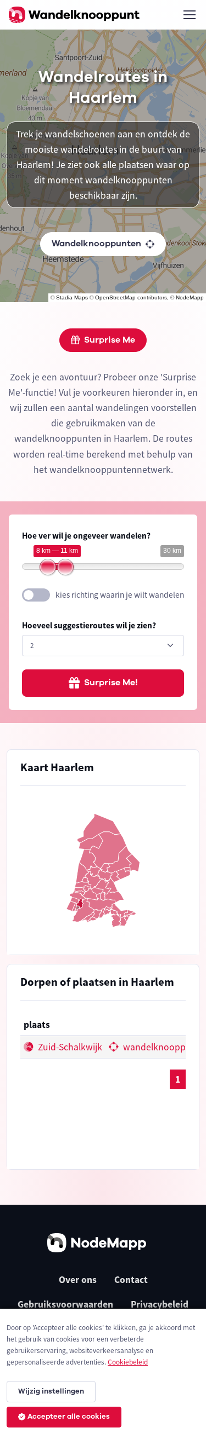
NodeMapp (190, 297)
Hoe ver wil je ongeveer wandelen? (86, 535)
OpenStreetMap (115, 297)
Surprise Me (109, 340)
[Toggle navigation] (189, 15)
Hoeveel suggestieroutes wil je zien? (89, 625)
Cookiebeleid (128, 1362)
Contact (131, 1280)
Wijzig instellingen (51, 1391)
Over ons (78, 1280)
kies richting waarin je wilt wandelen (119, 594)
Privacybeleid (159, 1304)
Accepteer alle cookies (68, 1416)
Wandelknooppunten (96, 244)
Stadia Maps (72, 297)
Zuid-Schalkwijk (69, 1047)
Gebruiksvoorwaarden (65, 1304)
